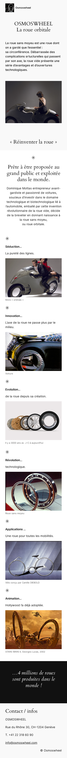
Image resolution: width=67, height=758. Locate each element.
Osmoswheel (23, 7)
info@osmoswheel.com (21, 742)
